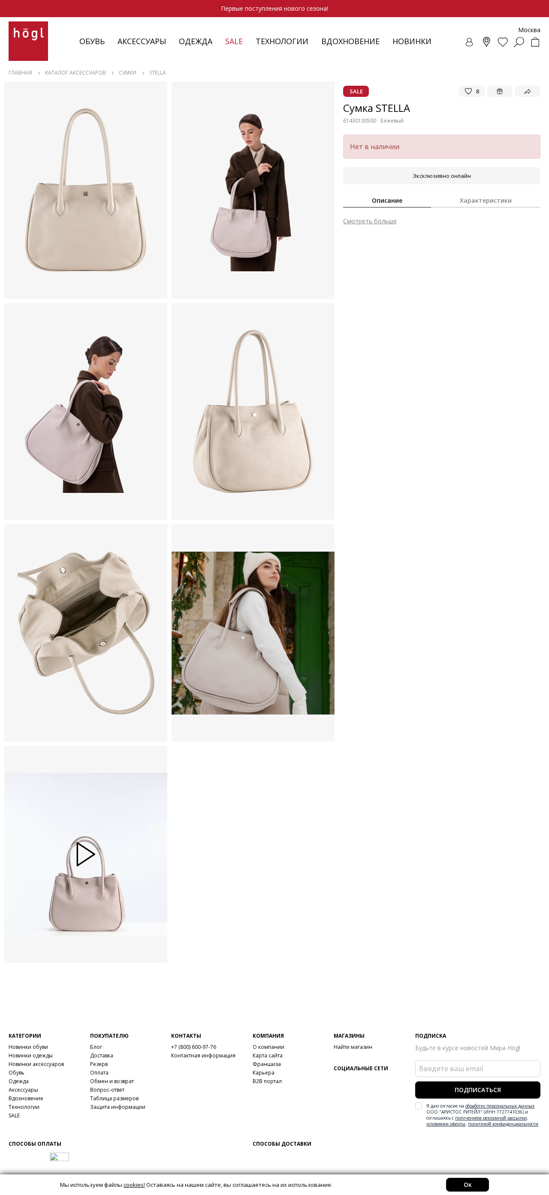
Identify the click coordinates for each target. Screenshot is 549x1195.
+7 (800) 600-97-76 (193, 1047)
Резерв (99, 1064)
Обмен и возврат (112, 1081)
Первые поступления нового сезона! (274, 8)
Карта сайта (268, 1055)
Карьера (263, 1072)
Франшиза (267, 1064)
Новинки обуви (28, 1047)
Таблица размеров (114, 1098)
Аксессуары (142, 41)
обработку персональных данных (499, 1106)
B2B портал (267, 1081)
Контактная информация (203, 1055)
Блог (96, 1047)
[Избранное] (503, 42)
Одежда (195, 41)
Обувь (92, 41)
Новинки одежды (31, 1055)
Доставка (101, 1055)
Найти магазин (353, 1047)
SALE (14, 1115)
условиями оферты (445, 1124)
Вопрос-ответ (107, 1089)
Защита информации (117, 1107)
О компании (268, 1047)
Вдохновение (350, 41)
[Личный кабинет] (470, 42)
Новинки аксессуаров (36, 1064)
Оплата (99, 1072)
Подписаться (478, 1090)
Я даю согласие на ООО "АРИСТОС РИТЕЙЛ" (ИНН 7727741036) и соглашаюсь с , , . (483, 1115)
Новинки (411, 41)
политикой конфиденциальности (503, 1124)
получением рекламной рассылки (491, 1118)
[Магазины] (486, 42)
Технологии (24, 1107)
